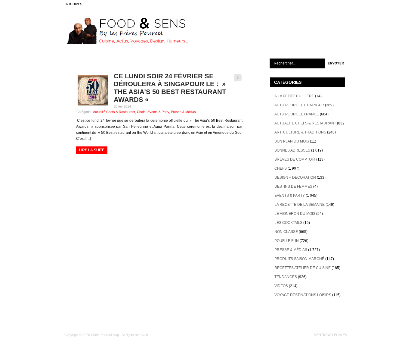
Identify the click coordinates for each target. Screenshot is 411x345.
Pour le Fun (286, 241)
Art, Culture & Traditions (300, 132)
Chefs (141, 112)
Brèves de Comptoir (294, 159)
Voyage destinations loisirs (302, 295)
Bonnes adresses (292, 150)
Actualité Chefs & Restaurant (114, 112)
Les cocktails (288, 223)
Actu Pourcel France (296, 114)
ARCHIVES (74, 4)
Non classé (286, 232)
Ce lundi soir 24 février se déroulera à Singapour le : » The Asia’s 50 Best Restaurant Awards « (170, 87)
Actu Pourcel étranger (299, 105)
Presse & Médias (183, 112)
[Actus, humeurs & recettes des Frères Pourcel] (126, 42)
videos (281, 286)
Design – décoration (295, 177)
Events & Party (158, 112)
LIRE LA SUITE (91, 150)
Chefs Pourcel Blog (105, 335)
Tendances (285, 277)
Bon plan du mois (291, 141)
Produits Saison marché (299, 259)
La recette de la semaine (299, 204)
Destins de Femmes (293, 186)
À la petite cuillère (294, 96)
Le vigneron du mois (294, 214)
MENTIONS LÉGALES (330, 335)
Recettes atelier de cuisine (302, 268)
